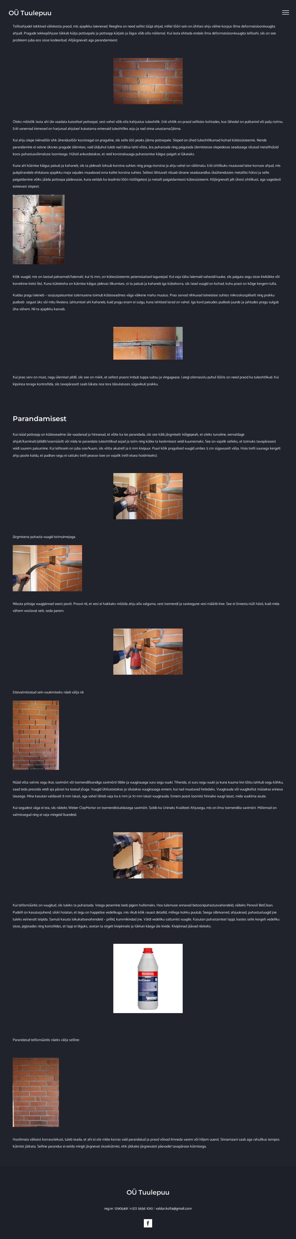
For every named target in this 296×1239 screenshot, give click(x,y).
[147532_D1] (148, 945)
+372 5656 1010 (141, 1209)
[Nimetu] (148, 328)
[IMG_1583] (148, 630)
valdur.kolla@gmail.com (174, 1209)
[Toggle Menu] (285, 12)
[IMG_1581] (47, 547)
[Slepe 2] (39, 196)
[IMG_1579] (36, 702)
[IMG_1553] (148, 475)
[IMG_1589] (36, 1059)
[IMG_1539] (148, 60)
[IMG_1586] (148, 834)
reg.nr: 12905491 (116, 1209)
